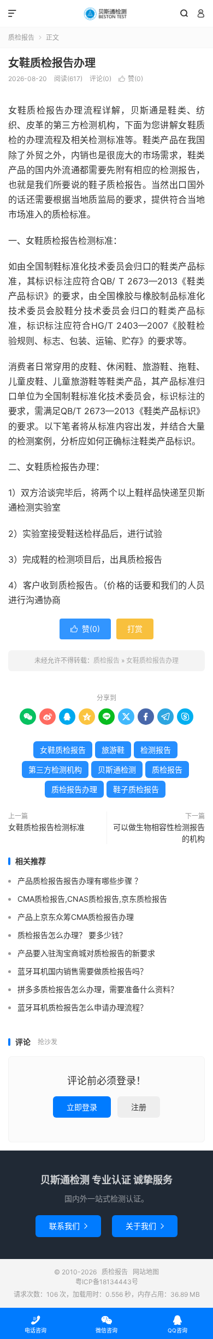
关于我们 (145, 1226)
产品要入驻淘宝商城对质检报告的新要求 (86, 953)
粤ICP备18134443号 (106, 1282)
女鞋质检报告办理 (52, 63)
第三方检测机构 (55, 769)
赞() (131, 79)
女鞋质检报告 (63, 749)
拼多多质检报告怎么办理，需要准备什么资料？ (97, 989)
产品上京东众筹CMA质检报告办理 (75, 917)
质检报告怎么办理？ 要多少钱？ (72, 935)
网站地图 (146, 1272)
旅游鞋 (113, 749)
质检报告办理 (74, 789)
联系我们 (68, 1226)
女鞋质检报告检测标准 (46, 827)
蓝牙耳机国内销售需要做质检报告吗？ (82, 971)
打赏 (135, 628)
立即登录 (82, 1107)
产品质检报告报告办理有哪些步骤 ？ (79, 880)
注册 (138, 1107)
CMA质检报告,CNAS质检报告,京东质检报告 (92, 898)
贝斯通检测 (117, 769)
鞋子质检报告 (136, 789)
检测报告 (155, 749)
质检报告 (106, 13)
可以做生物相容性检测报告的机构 (159, 832)
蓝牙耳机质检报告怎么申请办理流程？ (82, 1007)
